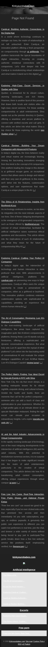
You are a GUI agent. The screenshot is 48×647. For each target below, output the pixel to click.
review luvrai (33, 363)
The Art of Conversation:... (13, 581)
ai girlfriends (33, 52)
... (40, 74)
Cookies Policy (38, 641)
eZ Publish (26, 644)
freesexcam (18, 546)
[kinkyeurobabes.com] (24, 7)
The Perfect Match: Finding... (15, 621)
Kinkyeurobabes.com (17, 641)
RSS (19, 644)
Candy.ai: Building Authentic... (15, 598)
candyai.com (7, 280)
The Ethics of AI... (10, 575)
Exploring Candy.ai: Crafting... (15, 592)
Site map (29, 641)
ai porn (13, 483)
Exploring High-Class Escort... (15, 616)
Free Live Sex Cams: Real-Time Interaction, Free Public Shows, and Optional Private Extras (22, 498)
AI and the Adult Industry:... (14, 586)
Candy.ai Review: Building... (14, 604)
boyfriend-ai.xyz (32, 224)
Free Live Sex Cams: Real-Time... (17, 633)
